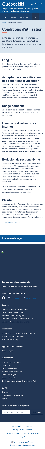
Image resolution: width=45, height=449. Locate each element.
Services (13, 17)
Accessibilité (16, 426)
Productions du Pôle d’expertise (13, 336)
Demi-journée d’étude (9, 368)
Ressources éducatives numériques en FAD (17, 319)
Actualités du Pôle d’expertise (12, 395)
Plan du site (29, 426)
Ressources (24, 17)
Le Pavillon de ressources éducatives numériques (19, 286)
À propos (5, 392)
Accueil (5, 17)
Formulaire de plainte (11, 222)
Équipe (4, 399)
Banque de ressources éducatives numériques (18, 333)
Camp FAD (6, 365)
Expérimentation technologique (13, 316)
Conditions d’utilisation (32, 433)
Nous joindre (39, 4)
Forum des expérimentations (12, 372)
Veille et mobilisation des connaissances (16, 322)
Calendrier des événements (11, 362)
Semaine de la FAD (9, 378)
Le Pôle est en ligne (9, 375)
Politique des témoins (12, 433)
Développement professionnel (12, 312)
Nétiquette (22, 437)
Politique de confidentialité (22, 430)
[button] (32, 4)
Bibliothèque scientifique (10, 339)
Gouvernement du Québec (21, 445)
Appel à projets (7, 351)
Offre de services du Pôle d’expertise (15, 309)
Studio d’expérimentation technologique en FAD (19, 381)
